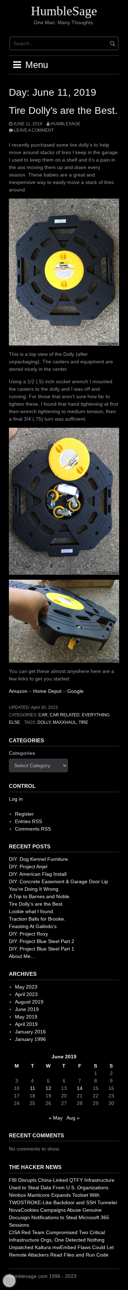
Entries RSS (28, 821)
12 (48, 1088)
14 (79, 1088)
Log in (16, 799)
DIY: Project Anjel (28, 866)
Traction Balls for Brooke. (37, 919)
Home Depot (47, 691)
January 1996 (30, 1039)
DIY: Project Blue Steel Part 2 (41, 941)
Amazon (18, 691)
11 (32, 1088)
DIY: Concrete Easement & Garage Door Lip (58, 881)
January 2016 (30, 1031)
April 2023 (26, 994)
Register (24, 814)
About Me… (22, 956)
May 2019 (26, 1017)
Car (43, 714)
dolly (43, 722)
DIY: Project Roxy (28, 934)
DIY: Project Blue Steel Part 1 (41, 949)
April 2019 (26, 1024)
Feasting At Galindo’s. (33, 926)
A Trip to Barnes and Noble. (40, 896)
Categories (22, 753)
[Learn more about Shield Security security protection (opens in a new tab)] (9, 1280)
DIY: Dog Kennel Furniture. (39, 859)
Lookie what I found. (31, 911)
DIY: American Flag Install (37, 874)
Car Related (65, 714)
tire (83, 722)
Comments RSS (33, 829)
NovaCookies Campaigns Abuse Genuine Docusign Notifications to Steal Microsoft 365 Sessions (59, 1217)
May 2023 (26, 987)
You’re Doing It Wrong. (34, 889)
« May (56, 1118)
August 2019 (29, 1002)
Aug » (73, 1118)
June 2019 (27, 1009)
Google (75, 691)
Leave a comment (34, 130)
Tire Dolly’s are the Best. (63, 110)
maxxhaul (64, 722)
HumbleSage (64, 11)
